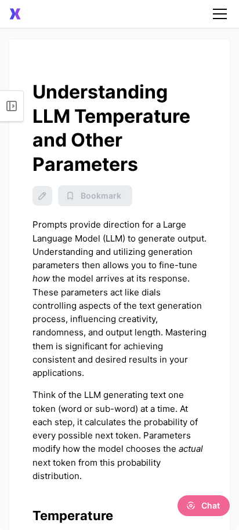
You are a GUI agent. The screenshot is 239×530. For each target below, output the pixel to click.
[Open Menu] (12, 106)
